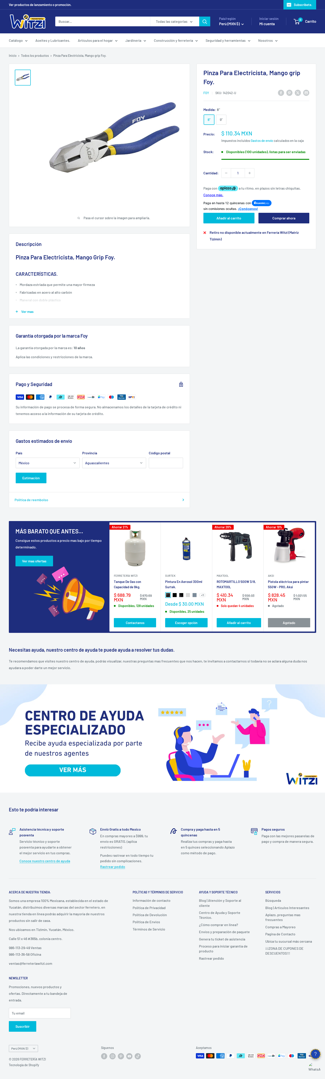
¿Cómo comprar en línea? (218, 925)
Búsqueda (273, 900)
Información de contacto (151, 900)
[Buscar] (204, 21)
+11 (202, 595)
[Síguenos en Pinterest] (121, 1056)
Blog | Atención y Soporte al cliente (220, 902)
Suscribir (22, 1026)
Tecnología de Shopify (24, 1065)
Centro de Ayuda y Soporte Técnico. (219, 914)
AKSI (271, 575)
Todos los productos (35, 55)
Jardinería (133, 40)
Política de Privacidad (149, 908)
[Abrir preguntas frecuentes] (315, 1054)
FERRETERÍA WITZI (126, 575)
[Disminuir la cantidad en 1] (226, 173)
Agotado (289, 622)
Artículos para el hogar (95, 40)
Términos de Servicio (149, 929)
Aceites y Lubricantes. (52, 40)
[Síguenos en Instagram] (112, 1056)
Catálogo (16, 40)
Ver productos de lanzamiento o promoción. (40, 5)
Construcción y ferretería (173, 40)
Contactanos (135, 622)
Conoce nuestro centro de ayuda (44, 861)
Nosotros (265, 40)
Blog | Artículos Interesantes (287, 908)
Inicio (13, 55)
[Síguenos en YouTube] (129, 1056)
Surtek (170, 575)
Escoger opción (186, 622)
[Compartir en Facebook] (281, 92)
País (19, 453)
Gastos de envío (262, 141)
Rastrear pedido (112, 866)
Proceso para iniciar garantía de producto (223, 948)
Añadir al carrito (228, 218)
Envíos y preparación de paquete (224, 932)
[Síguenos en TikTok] (138, 1056)
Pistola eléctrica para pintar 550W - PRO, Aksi (288, 584)
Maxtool (223, 575)
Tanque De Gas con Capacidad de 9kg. (127, 584)
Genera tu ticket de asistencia (222, 939)
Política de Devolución (150, 915)
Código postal (159, 453)
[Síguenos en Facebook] (104, 1056)
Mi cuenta (267, 23)
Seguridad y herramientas (226, 40)
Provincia (89, 453)
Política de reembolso (31, 500)
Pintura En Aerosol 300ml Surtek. (183, 584)
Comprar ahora (283, 218)
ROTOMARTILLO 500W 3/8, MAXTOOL (236, 584)
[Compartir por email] (306, 92)
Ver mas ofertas (34, 561)
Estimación (31, 478)
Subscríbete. (303, 5)
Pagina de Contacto (280, 934)
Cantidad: (211, 173)
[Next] (315, 577)
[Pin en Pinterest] (289, 92)
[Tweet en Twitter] (298, 92)
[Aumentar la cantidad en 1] (249, 173)
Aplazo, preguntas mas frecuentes (282, 917)
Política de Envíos (146, 922)
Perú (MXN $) (19, 1048)
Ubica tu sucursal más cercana (288, 941)
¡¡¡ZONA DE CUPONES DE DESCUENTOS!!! (284, 950)
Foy (206, 93)
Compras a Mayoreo (280, 927)
